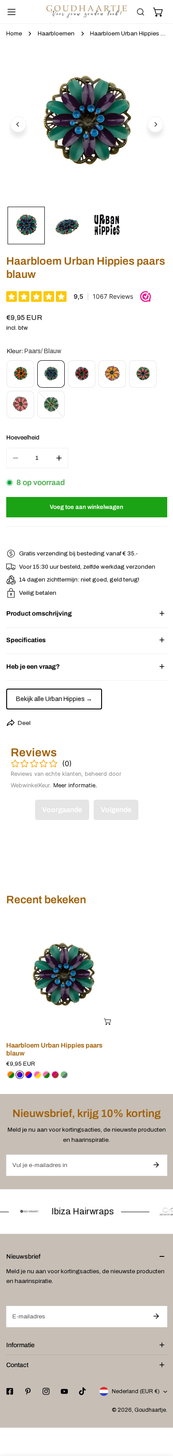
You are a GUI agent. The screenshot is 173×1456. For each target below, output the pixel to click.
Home (14, 33)
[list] (86, 123)
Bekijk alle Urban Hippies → (54, 699)
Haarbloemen (56, 33)
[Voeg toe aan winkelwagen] (108, 1021)
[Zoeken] (140, 12)
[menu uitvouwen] (11, 12)
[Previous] (18, 124)
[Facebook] (9, 1391)
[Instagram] (46, 1391)
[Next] (155, 124)
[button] (158, 12)
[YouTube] (64, 1391)
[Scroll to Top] (158, 1410)
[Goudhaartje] (86, 11)
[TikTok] (83, 1391)
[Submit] (156, 1165)
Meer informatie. (75, 785)
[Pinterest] (28, 1391)
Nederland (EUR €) (136, 1391)
